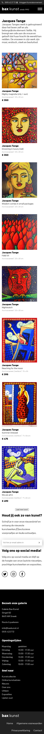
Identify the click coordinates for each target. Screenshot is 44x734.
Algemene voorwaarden (29, 723)
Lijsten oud (7, 698)
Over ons (6, 687)
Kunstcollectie (9, 676)
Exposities (7, 694)
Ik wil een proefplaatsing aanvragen (21, 18)
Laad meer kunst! (22, 509)
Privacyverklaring (20, 730)
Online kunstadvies (11, 680)
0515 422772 (8, 631)
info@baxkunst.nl (10, 628)
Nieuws (5, 683)
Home (10, 723)
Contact (37, 730)
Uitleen (5, 690)
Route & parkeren (10, 622)
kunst (15, 9)
